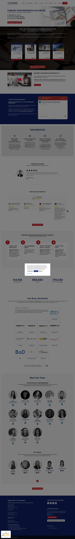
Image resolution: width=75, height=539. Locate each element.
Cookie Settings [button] (30, 271)
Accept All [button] (36, 271)
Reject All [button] (40, 271)
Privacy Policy (29, 273)
